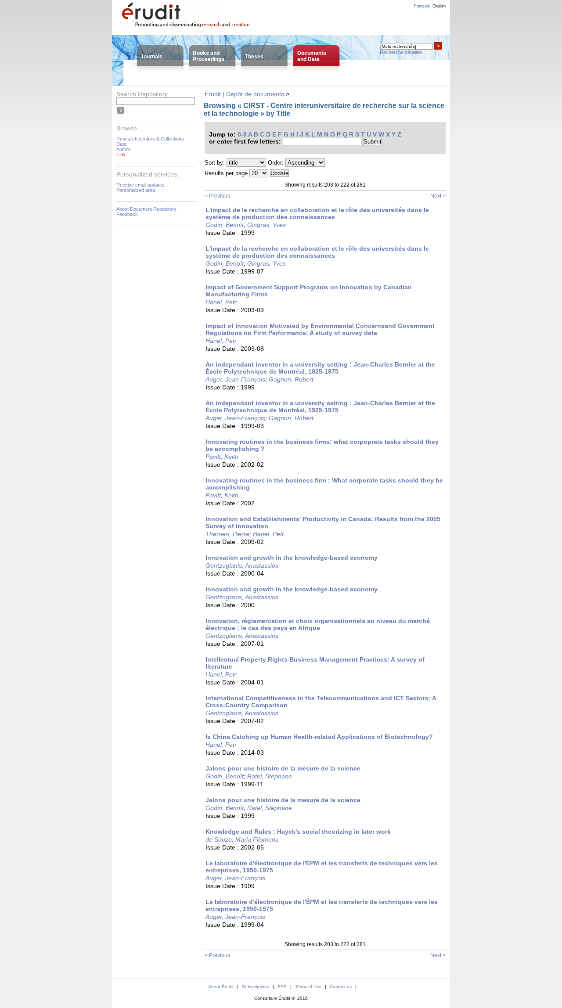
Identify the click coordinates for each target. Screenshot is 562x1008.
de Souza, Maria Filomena (242, 839)
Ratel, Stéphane (269, 776)
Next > (438, 196)
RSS (282, 986)
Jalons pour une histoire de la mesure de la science (282, 768)
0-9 (242, 134)
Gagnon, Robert (291, 379)
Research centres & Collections (150, 138)
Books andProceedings (208, 56)
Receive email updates (140, 184)
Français (422, 6)
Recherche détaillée (401, 52)
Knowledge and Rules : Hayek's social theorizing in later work (298, 831)
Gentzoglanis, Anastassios (241, 565)
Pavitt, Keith (221, 456)
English (439, 6)
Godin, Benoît (224, 224)
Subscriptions (255, 986)
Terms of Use (308, 986)
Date (121, 144)
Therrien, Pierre (227, 533)
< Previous (217, 196)
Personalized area (135, 190)
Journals (151, 57)
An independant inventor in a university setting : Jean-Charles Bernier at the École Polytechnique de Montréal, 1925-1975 (320, 368)
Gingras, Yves (266, 224)
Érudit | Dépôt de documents (244, 93)
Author (123, 149)
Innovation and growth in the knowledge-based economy (291, 557)
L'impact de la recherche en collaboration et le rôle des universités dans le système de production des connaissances (317, 213)
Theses (254, 57)
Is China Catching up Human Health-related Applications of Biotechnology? (319, 736)
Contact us (341, 986)
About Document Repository (146, 209)
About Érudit (221, 986)
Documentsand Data (311, 56)
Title (120, 154)
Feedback (127, 214)
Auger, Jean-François (235, 379)
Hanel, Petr (221, 302)
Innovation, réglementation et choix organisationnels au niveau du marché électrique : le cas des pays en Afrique (317, 624)
